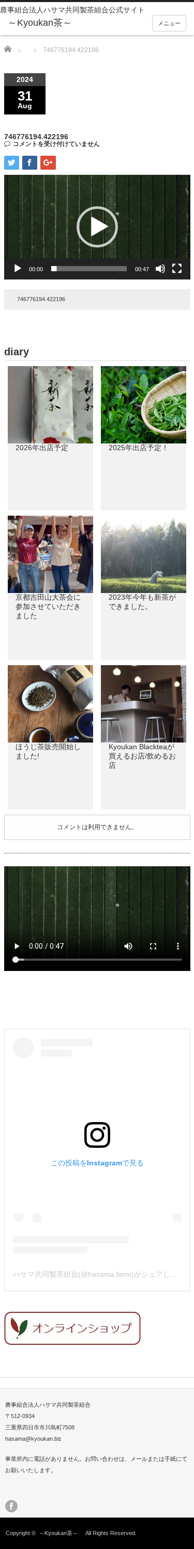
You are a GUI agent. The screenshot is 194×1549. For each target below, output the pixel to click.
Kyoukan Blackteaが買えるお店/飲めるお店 (142, 756)
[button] (97, 227)
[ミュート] (160, 268)
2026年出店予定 (42, 447)
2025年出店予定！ (139, 447)
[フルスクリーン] (177, 268)
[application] (97, 227)
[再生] (17, 268)
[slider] (89, 268)
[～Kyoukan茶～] (46, 23)
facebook (11, 1506)
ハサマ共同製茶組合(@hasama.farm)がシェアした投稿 (102, 1274)
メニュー (169, 23)
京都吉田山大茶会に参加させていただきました (48, 606)
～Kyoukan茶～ (61, 1533)
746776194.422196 (41, 299)
